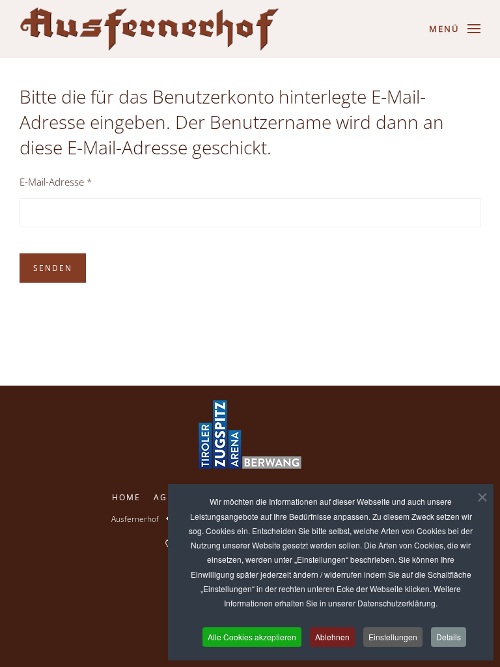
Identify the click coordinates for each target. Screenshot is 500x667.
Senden (52, 268)
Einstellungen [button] (392, 636)
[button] (454, 28)
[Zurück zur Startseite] (150, 29)
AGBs (167, 497)
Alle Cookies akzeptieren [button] (252, 636)
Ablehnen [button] (332, 636)
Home (126, 497)
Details (448, 636)
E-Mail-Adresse (56, 181)
